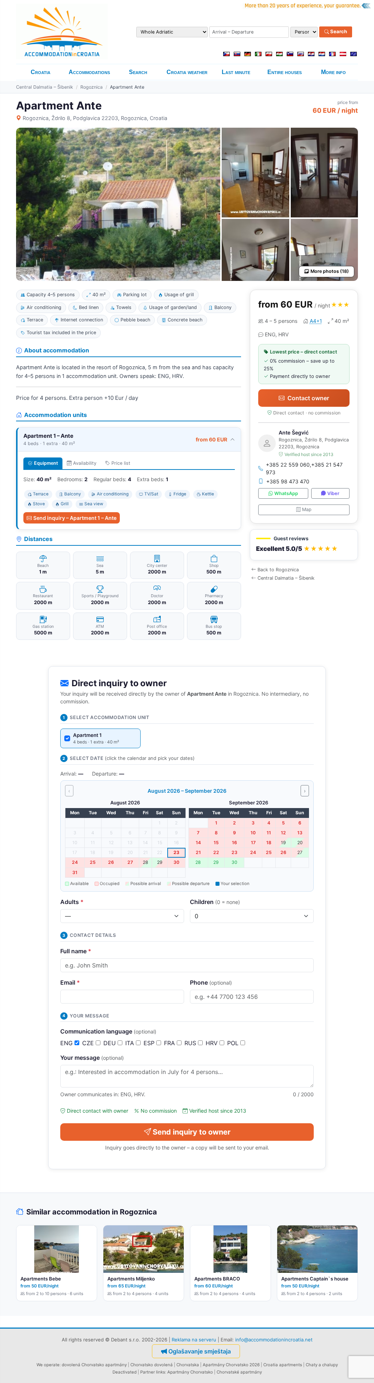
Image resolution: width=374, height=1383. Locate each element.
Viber (333, 493)
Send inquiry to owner (191, 1132)
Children (215, 901)
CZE (89, 1043)
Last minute (236, 72)
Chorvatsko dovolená (151, 1364)
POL (233, 1043)
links (160, 1372)
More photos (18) (329, 271)
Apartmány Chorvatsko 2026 (231, 1364)
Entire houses (284, 72)
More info (333, 72)
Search (338, 32)
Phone (211, 982)
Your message (92, 1057)
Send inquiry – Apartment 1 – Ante (75, 518)
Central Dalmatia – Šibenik (44, 87)
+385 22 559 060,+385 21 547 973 (304, 468)
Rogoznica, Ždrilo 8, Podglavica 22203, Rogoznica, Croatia (95, 118)
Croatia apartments (282, 1364)
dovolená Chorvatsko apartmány (94, 1364)
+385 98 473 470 (287, 481)
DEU (110, 1043)
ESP (150, 1043)
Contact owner (308, 398)
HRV (213, 1043)
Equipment (46, 463)
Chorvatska (187, 1364)
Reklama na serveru (194, 1340)
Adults (72, 901)
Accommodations (89, 72)
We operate (48, 1364)
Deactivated (124, 1372)
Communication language (108, 1031)
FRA (170, 1043)
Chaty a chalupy (322, 1364)
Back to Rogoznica (278, 569)
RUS (191, 1043)
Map (307, 509)
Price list (120, 463)
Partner (147, 1372)
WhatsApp (286, 493)
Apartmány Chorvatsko (190, 1372)
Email (70, 982)
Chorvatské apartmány (239, 1372)
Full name (75, 951)
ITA (130, 1043)
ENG (67, 1043)
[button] (304, 544)
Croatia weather (187, 72)
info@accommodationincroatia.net (274, 1340)
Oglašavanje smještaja (199, 1351)
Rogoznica (91, 87)
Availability (84, 463)
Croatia (40, 72)
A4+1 (316, 321)
